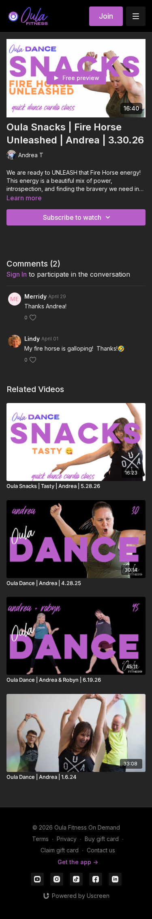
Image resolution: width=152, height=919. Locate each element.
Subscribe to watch (72, 217)
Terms (40, 838)
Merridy (35, 296)
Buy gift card (102, 838)
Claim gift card (60, 850)
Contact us (101, 850)
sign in (16, 274)
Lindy (32, 338)
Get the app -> (78, 861)
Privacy (67, 838)
